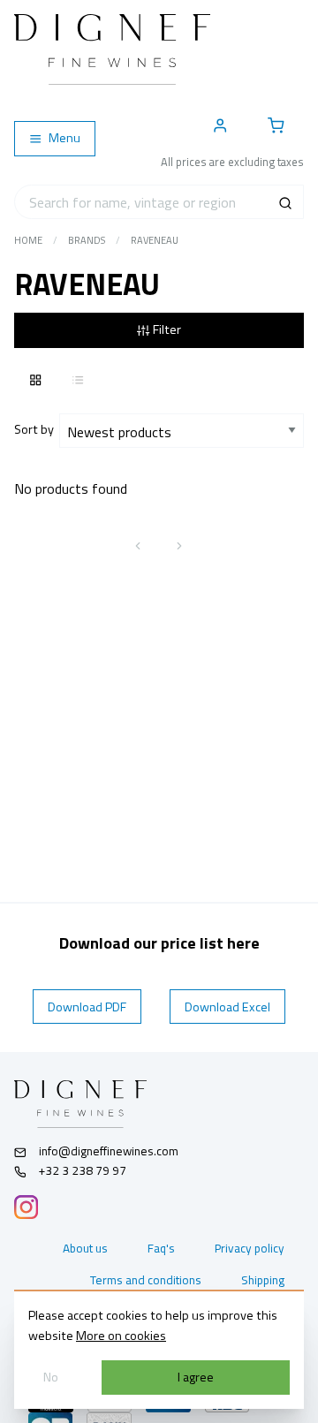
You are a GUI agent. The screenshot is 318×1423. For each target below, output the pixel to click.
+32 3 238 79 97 (81, 1170)
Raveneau (154, 240)
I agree (196, 1377)
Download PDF (87, 1007)
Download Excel (227, 1007)
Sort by (36, 429)
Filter (165, 329)
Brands (86, 240)
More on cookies (121, 1335)
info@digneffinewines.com (108, 1151)
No (50, 1377)
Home (28, 240)
